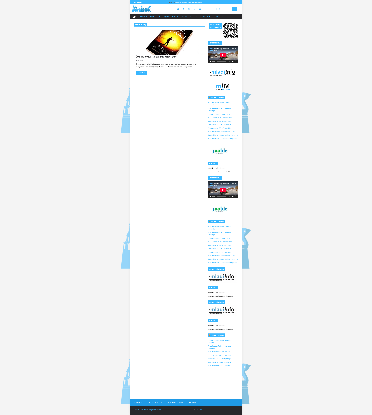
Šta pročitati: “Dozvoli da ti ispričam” (157, 56)
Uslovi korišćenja (155, 402)
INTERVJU (175, 17)
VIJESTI (152, 17)
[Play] (210, 61)
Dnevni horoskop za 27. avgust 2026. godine (188, 2)
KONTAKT (219, 17)
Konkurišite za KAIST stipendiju (219, 121)
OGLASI (184, 17)
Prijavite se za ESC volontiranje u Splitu (222, 132)
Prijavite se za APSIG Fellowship (219, 128)
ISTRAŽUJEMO (164, 17)
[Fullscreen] (236, 61)
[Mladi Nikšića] (134, 16)
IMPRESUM (138, 402)
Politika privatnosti (175, 402)
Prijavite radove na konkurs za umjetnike (223, 138)
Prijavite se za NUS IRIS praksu (219, 114)
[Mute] (233, 61)
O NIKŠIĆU (143, 17)
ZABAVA (192, 17)
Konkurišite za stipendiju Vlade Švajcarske (223, 135)
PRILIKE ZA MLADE (217, 97)
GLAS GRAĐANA (205, 17)
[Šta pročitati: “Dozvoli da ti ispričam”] (169, 42)
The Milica (200, 410)
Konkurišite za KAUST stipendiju (219, 125)
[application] (223, 54)
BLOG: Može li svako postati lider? (220, 118)
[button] (155, 16)
